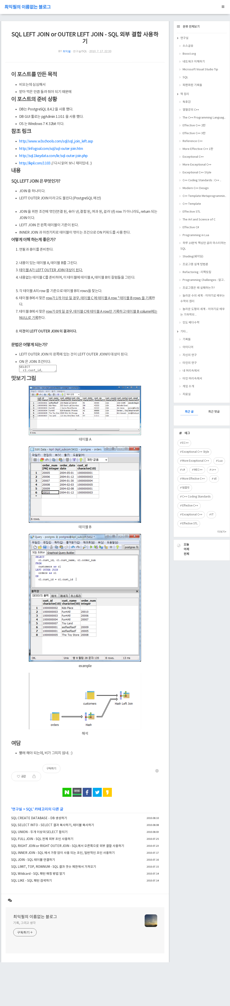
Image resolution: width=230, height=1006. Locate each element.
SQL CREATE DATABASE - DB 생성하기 (39, 818)
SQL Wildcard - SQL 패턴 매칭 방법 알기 (38, 874)
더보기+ (221, 531)
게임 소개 (188, 386)
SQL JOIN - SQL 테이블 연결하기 (33, 860)
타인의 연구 (190, 363)
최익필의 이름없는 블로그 (27, 7)
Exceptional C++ (193, 157)
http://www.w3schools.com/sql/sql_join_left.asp (56, 141)
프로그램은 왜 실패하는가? (199, 288)
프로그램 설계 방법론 (195, 264)
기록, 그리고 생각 (24, 923)
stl (215, 478)
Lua (220, 460)
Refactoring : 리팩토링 (197, 272)
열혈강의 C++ (191, 110)
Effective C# (191, 227)
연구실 (17, 809)
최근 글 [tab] (189, 412)
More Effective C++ (193, 478)
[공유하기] (34, 776)
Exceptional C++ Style (197, 172)
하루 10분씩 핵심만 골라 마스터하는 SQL (203, 245)
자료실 (187, 394)
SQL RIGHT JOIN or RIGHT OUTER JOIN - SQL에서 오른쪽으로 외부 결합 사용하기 (67, 846)
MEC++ (198, 469)
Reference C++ (193, 141)
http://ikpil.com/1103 (34, 163)
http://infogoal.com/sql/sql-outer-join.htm (51, 149)
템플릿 (186, 487)
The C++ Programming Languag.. (204, 117)
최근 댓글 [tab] (214, 412)
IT (212, 514)
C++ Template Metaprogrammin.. (204, 196)
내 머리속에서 (191, 371)
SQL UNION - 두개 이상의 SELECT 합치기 (39, 832)
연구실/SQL (80, 51)
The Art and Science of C (199, 219)
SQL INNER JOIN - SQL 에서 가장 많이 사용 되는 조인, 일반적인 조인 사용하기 (63, 853)
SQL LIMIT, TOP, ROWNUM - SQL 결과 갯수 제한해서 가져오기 (53, 867)
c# (183, 469)
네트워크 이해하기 (194, 61)
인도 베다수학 (191, 322)
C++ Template (192, 204)
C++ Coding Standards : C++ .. (202, 180)
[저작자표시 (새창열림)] (157, 771)
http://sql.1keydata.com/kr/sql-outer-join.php (53, 156)
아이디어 (188, 347)
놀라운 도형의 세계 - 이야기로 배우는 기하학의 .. (202, 312)
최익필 (67, 51)
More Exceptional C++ (197, 164)
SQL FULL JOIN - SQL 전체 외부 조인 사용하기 (42, 839)
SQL (29, 809)
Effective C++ (190, 505)
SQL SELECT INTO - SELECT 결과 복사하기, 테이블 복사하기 (52, 825)
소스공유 (188, 46)
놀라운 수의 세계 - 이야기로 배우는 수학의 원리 (202, 298)
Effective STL (192, 211)
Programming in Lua (196, 235)
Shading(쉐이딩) (193, 256)
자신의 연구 (190, 355)
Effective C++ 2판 (194, 125)
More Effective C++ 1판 (198, 149)
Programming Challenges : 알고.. (204, 280)
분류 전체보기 (191, 26)
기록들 (187, 339)
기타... (184, 331)
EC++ (185, 443)
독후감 (187, 102)
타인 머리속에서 (192, 378)
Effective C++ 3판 (194, 133)
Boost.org (189, 54)
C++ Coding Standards (196, 496)
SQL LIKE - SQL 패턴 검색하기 (31, 881)
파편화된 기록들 (192, 85)
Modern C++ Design (196, 188)
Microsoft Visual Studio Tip (200, 69)
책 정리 (184, 94)
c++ (214, 469)
